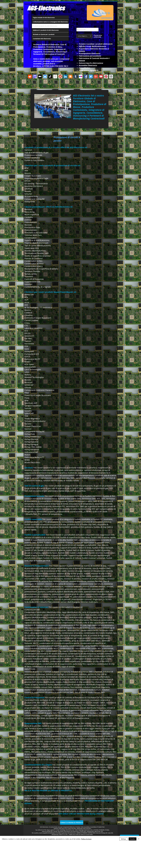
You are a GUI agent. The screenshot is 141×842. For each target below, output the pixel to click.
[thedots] (55, 76)
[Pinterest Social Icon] (106, 76)
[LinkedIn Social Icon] (65, 76)
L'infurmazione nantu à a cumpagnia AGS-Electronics (50, 22)
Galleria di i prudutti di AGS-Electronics (46, 30)
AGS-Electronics (46, 8)
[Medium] (40, 76)
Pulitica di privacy (86, 839)
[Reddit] (30, 76)
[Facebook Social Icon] (86, 76)
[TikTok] (50, 76)
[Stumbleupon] (60, 76)
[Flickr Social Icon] (80, 76)
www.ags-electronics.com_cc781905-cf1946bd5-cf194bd (94, 830)
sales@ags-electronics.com (67, 830)
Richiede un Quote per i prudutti (43, 34)
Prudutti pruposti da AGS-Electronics (45, 26)
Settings (123, 839)
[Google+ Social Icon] (96, 76)
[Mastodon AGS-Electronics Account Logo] (35, 76)
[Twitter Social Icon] (91, 76)
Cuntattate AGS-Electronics (42, 39)
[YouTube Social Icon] (101, 76)
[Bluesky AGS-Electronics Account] (45, 76)
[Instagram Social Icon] (111, 76)
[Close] (139, 838)
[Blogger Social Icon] (70, 76)
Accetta (132, 839)
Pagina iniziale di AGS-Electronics (44, 17)
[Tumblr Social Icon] (75, 76)
